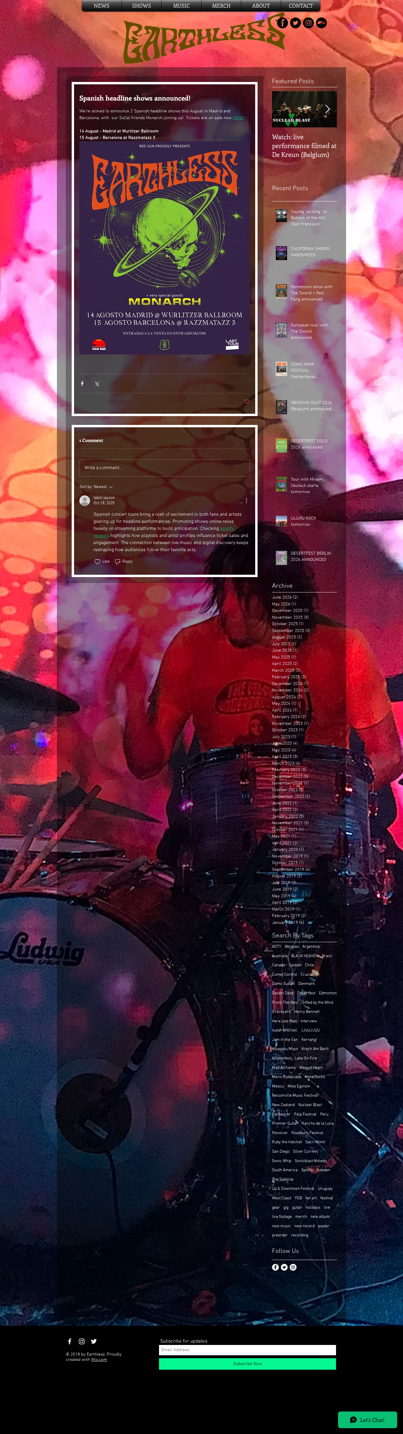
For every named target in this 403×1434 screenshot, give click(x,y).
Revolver (280, 1133)
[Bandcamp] (321, 22)
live (327, 1207)
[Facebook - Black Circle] (282, 22)
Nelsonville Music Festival (295, 1095)
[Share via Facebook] (82, 383)
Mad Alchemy (284, 1067)
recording (299, 1235)
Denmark (306, 983)
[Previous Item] (281, 109)
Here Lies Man (284, 1021)
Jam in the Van (285, 1039)
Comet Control (284, 974)
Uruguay (325, 1188)
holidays (313, 1207)
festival (326, 1198)
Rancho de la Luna (318, 1123)
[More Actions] (246, 500)
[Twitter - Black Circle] (295, 22)
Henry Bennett (307, 1011)
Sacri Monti (315, 1142)
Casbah (295, 965)
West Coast (281, 1198)
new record (304, 1226)
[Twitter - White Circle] (284, 1267)
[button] (221, 6)
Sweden (323, 1170)
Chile (309, 965)
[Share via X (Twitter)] (96, 383)
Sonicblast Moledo (311, 1161)
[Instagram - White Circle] (293, 1267)
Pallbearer (281, 1114)
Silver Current (305, 1151)
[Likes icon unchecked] (97, 561)
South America (285, 1170)
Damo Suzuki (283, 983)
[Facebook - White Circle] (275, 1267)
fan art (311, 1198)
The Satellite (283, 1179)
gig (286, 1207)
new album (320, 1216)
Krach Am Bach (315, 1049)
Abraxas (292, 946)
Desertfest (306, 993)
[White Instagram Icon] (82, 1341)
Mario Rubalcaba (286, 1077)
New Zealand (283, 1105)
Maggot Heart (311, 1067)
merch (301, 1216)
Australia (280, 956)
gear (276, 1207)
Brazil (327, 956)
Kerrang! (309, 1039)
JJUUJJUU (310, 1030)
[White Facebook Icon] (69, 1341)
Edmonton (328, 993)
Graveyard (281, 1011)
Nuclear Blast (310, 1105)
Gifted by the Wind (317, 1002)
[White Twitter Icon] (94, 1341)
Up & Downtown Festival (293, 1188)
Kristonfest (281, 1058)
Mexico (278, 1086)
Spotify (307, 1170)
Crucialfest (310, 974)
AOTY (276, 946)
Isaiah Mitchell (284, 1030)
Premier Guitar (285, 1123)
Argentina (311, 946)
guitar (297, 1207)
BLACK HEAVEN (304, 956)
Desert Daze (283, 993)
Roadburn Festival (307, 1133)
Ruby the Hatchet (287, 1142)
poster (323, 1226)
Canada (278, 965)
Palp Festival (305, 1114)
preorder (280, 1235)
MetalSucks (315, 1077)
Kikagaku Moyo (285, 1049)
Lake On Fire (306, 1058)
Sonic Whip (281, 1161)
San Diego (280, 1151)
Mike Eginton (299, 1086)
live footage (282, 1216)
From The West (285, 1002)
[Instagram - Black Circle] (308, 22)
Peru (324, 1114)
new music (281, 1226)
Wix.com (99, 1359)
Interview (309, 1021)
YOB (298, 1198)
